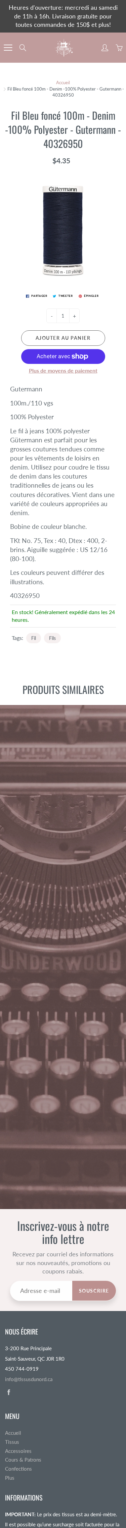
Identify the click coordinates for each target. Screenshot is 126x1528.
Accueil (63, 82)
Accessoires (18, 1451)
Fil (33, 638)
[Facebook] (8, 1392)
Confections (18, 1469)
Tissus (12, 1442)
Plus (9, 1478)
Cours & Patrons (23, 1460)
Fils (52, 638)
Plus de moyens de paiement (63, 370)
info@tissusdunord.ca (28, 1379)
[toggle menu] (8, 48)
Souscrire (94, 1291)
